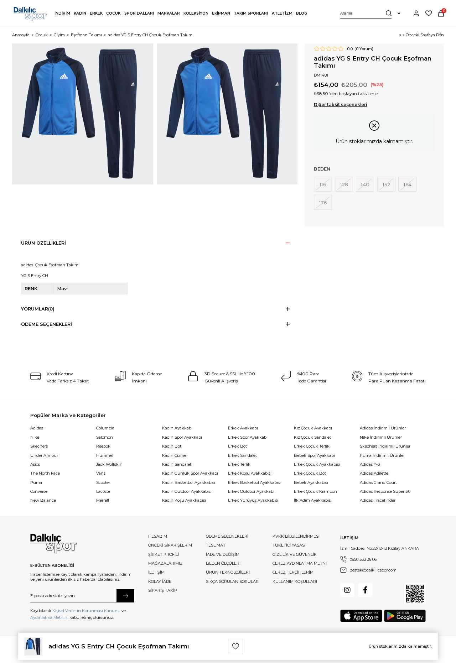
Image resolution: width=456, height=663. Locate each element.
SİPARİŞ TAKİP (162, 590)
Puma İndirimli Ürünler (382, 455)
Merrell (102, 500)
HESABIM (157, 536)
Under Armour (44, 455)
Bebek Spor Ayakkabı (314, 455)
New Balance (43, 500)
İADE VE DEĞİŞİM (222, 554)
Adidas (36, 428)
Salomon (104, 437)
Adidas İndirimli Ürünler (383, 428)
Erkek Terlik (239, 464)
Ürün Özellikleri (43, 243)
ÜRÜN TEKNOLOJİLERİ (228, 572)
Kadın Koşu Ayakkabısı (184, 500)
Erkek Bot (237, 446)
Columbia (105, 428)
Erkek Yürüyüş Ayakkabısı (253, 500)
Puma (36, 482)
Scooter (103, 482)
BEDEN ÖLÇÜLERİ (223, 563)
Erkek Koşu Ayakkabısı (249, 473)
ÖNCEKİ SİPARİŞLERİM (170, 545)
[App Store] (361, 616)
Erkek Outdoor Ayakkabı (251, 491)
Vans (100, 473)
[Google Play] (405, 616)
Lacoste (103, 491)
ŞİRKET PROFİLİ (163, 554)
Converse (38, 491)
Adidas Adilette (374, 473)
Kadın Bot (171, 446)
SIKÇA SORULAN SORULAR (232, 581)
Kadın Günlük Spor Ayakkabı (190, 473)
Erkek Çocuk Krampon (315, 491)
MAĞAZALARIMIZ (165, 563)
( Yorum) (363, 49)
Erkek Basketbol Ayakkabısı (254, 482)
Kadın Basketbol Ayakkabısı (188, 482)
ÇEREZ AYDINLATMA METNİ (300, 563)
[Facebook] (365, 590)
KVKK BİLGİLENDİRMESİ (296, 536)
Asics (35, 464)
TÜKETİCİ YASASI (289, 545)
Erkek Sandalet (242, 455)
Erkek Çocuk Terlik (312, 446)
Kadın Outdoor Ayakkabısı (187, 491)
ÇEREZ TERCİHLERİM (293, 572)
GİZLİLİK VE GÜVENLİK (295, 554)
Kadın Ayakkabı (177, 428)
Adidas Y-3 (370, 464)
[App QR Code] (415, 593)
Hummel (104, 455)
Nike (34, 437)
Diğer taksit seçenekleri (340, 104)
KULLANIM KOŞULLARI (295, 581)
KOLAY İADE (159, 581)
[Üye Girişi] (416, 13)
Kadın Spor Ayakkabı (182, 437)
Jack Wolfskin (109, 464)
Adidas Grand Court (378, 482)
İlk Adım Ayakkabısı (313, 500)
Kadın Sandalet (176, 464)
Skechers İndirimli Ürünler (385, 446)
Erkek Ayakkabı (243, 428)
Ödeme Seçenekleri (46, 324)
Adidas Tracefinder (377, 500)
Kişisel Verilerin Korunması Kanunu (86, 610)
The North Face (45, 473)
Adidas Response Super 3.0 (385, 491)
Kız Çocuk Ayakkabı (313, 428)
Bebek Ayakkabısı (311, 482)
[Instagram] (347, 590)
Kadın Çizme (174, 455)
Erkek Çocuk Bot (310, 473)
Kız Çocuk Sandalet (312, 437)
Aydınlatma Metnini (49, 617)
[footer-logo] (53, 544)
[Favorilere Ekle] (235, 646)
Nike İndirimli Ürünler (381, 437)
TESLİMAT (216, 545)
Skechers (39, 446)
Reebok (103, 446)
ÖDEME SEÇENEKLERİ (227, 536)
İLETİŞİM (156, 572)
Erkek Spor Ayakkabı (248, 437)
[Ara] (389, 13)
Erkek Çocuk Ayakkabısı (317, 464)
